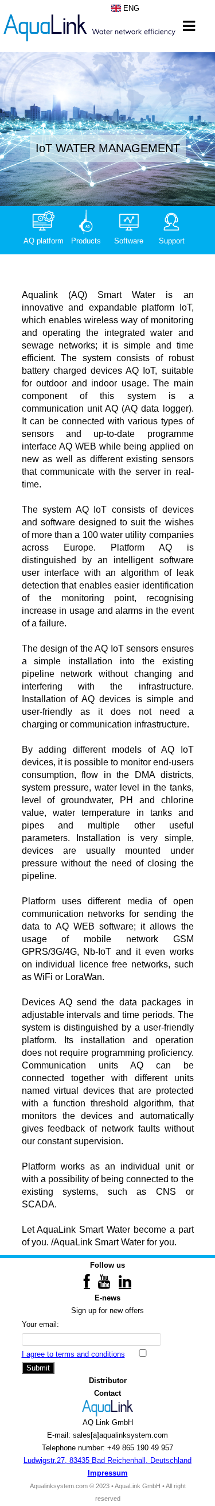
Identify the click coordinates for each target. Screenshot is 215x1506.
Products (86, 241)
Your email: (40, 1324)
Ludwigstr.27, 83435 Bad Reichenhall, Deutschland (107, 1460)
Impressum (108, 1473)
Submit (38, 1368)
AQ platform (44, 241)
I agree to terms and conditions (73, 1354)
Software (128, 241)
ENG (130, 8)
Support (172, 241)
